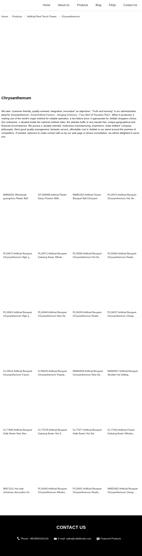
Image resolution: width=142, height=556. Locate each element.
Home (46, 5)
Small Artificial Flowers (42, 114)
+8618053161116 (38, 538)
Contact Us (130, 5)
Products (82, 5)
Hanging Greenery (67, 114)
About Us (63, 5)
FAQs (112, 5)
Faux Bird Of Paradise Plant (94, 114)
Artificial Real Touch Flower (42, 16)
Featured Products (111, 538)
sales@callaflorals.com (78, 538)
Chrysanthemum (71, 16)
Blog (98, 5)
